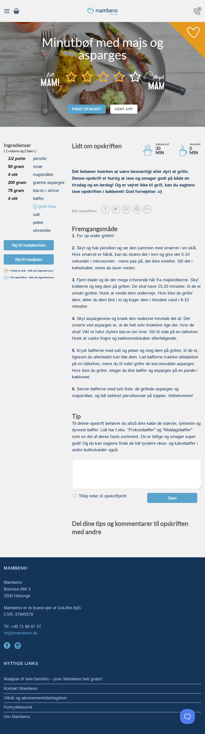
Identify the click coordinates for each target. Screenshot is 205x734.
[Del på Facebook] (105, 209)
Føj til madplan (28, 259)
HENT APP (124, 109)
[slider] (103, 76)
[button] (7, 11)
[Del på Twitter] (116, 209)
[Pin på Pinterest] (136, 209)
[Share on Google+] (147, 209)
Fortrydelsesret (18, 707)
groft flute (47, 206)
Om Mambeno (17, 716)
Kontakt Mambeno (21, 688)
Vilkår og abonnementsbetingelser (35, 698)
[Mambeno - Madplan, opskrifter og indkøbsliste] (103, 11)
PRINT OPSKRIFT (86, 109)
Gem (172, 497)
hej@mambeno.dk (21, 633)
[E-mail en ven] (126, 209)
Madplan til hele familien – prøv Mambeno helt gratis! (53, 679)
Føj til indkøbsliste (29, 245)
